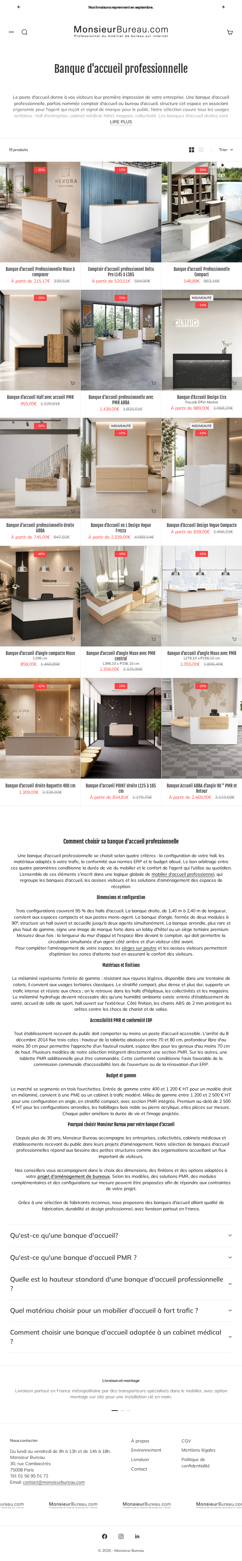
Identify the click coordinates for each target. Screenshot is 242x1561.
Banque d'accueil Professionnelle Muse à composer (40, 272)
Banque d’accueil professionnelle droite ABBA (40, 528)
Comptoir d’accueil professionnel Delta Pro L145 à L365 (121, 272)
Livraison (140, 1459)
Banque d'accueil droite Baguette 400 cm (40, 786)
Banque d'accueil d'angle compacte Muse (40, 656)
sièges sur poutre (139, 948)
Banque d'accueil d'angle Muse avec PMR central (120, 659)
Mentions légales (199, 1450)
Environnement (146, 1450)
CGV (186, 1441)
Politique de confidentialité (196, 1463)
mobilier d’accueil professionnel (183, 874)
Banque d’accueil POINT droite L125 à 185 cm (121, 788)
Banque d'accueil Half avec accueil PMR (40, 397)
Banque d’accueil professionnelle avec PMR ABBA (121, 400)
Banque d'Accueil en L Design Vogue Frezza (121, 528)
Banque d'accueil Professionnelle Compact (202, 272)
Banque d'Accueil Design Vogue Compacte (202, 525)
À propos (140, 1441)
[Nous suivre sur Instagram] (121, 1536)
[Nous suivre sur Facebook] (104, 1536)
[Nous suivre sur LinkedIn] (137, 1536)
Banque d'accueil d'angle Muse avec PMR (201, 656)
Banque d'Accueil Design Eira (201, 399)
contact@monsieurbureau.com (54, 1482)
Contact (139, 1469)
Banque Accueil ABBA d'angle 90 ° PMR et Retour (202, 788)
